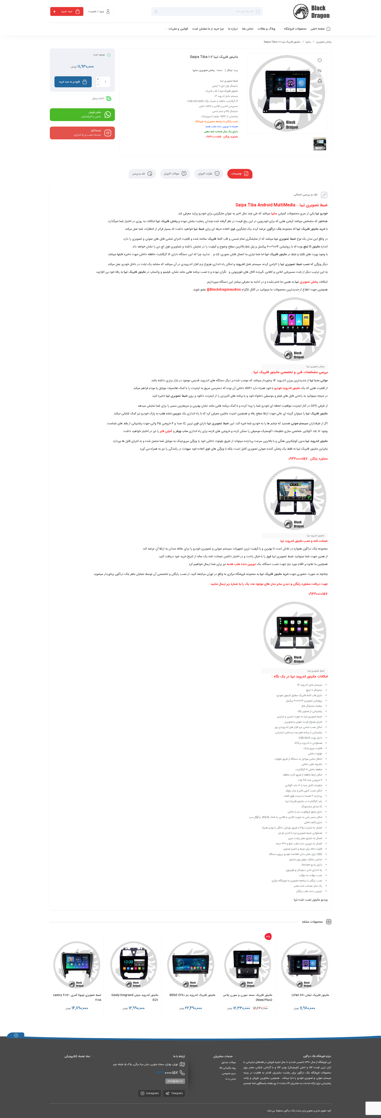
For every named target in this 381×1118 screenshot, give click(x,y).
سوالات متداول (228, 1063)
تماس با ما (231, 1079)
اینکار (229, 70)
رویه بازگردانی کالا (227, 1068)
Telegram (176, 1094)
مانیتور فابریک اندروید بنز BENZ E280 (192, 995)
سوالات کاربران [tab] (172, 174)
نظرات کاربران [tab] (205, 174)
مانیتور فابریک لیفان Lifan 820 (310, 995)
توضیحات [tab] (236, 174)
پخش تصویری (324, 42)
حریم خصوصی (229, 1074)
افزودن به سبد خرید (69, 82)
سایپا (308, 42)
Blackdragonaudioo (225, 289)
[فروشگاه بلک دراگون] (312, 11)
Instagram (152, 1094)
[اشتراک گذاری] (320, 81)
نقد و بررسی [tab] (139, 174)
